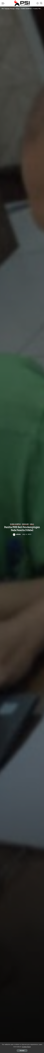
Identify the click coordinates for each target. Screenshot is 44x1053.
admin (18, 534)
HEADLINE (25, 524)
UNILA (32, 524)
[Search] (41, 3)
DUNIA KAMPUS (15, 524)
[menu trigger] (4, 3)
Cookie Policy (26, 1046)
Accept (22, 1050)
